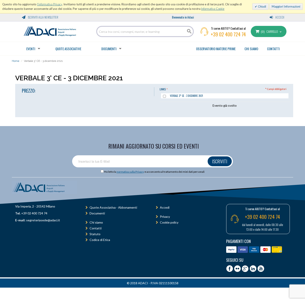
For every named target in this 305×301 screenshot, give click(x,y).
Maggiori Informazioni (286, 6)
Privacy (165, 216)
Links (163, 89)
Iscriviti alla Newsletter (42, 17)
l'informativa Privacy (49, 4)
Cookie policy (169, 222)
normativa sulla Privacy (130, 171)
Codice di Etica (100, 240)
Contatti (96, 228)
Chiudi (261, 6)
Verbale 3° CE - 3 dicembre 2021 (186, 96)
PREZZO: (29, 90)
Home (15, 60)
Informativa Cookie (212, 8)
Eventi (30, 48)
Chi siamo (96, 222)
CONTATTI (273, 48)
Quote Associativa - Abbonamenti (113, 207)
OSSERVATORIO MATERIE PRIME (216, 48)
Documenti (109, 48)
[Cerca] (189, 31)
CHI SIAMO (251, 48)
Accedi (279, 17)
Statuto (95, 234)
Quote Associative (68, 48)
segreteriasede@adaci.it (43, 220)
